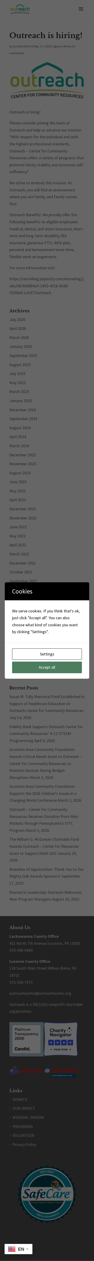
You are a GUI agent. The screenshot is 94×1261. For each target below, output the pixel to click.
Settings (47, 654)
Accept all (47, 667)
